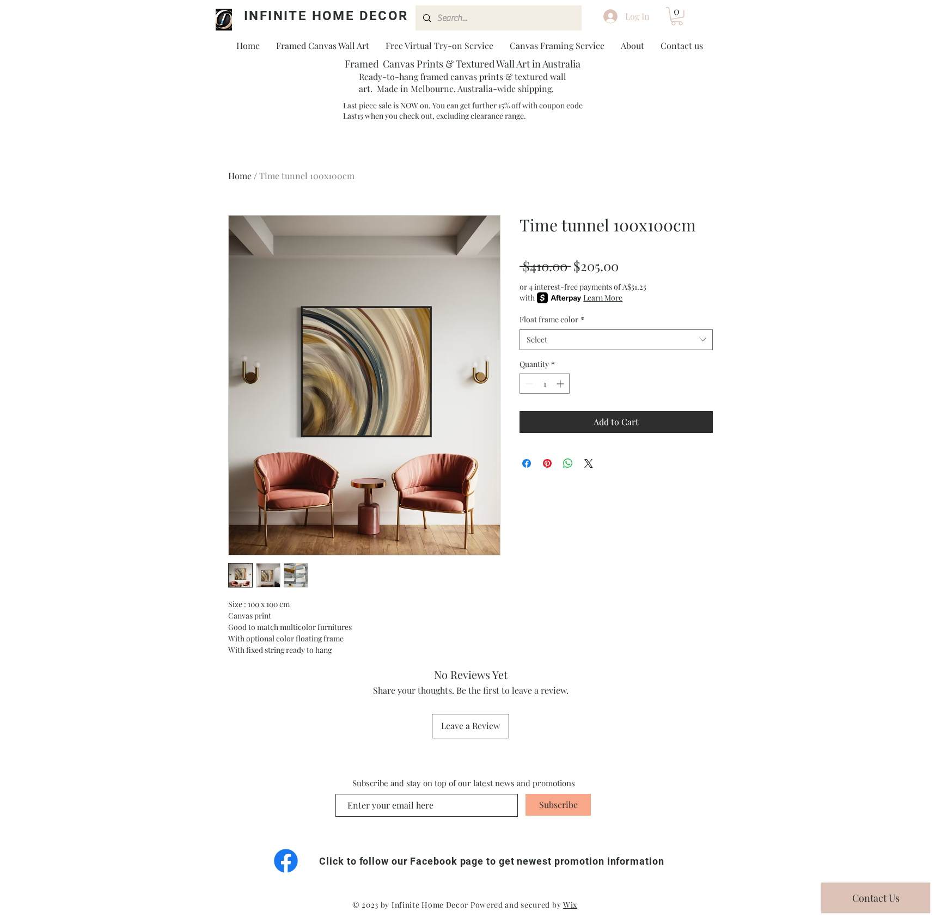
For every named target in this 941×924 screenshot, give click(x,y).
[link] (677, 16)
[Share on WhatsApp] (568, 463)
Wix (570, 904)
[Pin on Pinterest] (547, 463)
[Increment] (561, 383)
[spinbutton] (544, 383)
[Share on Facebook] (526, 463)
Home (240, 175)
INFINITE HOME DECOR (326, 15)
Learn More (602, 297)
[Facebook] (286, 861)
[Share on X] (588, 463)
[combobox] (616, 339)
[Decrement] (528, 383)
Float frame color (552, 319)
